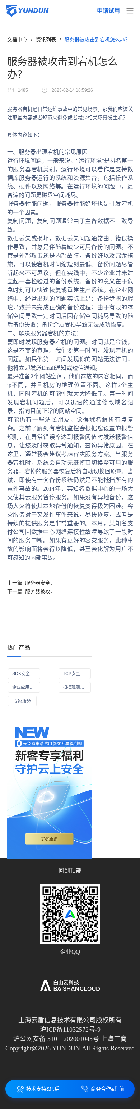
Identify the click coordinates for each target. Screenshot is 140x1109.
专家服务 (22, 701)
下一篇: (56, 591)
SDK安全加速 (25, 673)
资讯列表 (46, 39)
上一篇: (56, 583)
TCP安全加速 (76, 673)
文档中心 (17, 39)
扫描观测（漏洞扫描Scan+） (77, 687)
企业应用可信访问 (26, 687)
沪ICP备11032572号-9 (70, 1029)
